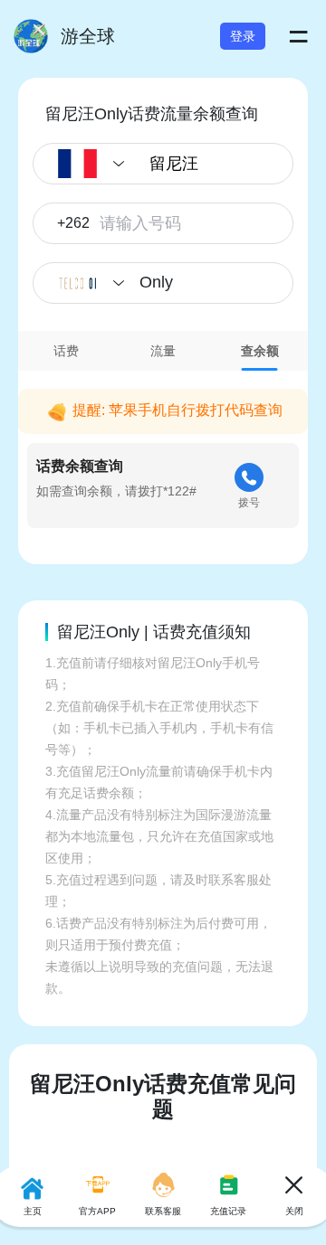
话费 (66, 351)
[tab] (66, 351)
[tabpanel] (163, 454)
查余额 (260, 351)
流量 (163, 351)
